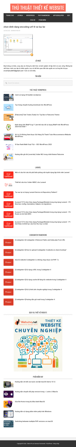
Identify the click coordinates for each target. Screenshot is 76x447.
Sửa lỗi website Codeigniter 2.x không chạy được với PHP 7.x (37, 260)
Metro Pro (30, 443)
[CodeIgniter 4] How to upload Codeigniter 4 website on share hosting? (40, 250)
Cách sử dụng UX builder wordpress (28, 95)
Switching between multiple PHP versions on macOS (34, 421)
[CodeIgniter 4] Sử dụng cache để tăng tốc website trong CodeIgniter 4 (40, 280)
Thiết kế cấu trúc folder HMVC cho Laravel (30, 182)
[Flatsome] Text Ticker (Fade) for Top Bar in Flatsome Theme (37, 115)
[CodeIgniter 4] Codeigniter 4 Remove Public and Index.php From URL (40, 240)
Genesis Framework (40, 443)
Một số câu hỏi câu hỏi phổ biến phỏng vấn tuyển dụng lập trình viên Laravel (42, 172)
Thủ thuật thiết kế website (38, 7)
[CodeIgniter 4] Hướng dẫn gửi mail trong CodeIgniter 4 (35, 299)
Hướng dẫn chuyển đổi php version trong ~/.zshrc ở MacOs (36, 392)
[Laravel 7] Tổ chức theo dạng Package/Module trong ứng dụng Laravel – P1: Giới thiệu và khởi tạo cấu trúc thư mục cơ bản (43, 223)
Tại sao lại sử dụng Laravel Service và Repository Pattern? (36, 192)
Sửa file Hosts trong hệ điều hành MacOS (30, 402)
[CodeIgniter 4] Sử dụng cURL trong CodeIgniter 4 (33, 270)
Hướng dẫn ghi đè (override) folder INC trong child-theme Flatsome (39, 154)
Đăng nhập (56, 443)
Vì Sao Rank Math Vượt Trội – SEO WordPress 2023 (33, 144)
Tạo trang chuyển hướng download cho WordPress (33, 105)
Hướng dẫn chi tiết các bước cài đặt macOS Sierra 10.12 (35, 382)
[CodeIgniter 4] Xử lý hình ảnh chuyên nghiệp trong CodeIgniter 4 (38, 289)
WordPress (49, 443)
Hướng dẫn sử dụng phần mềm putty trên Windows (33, 411)
